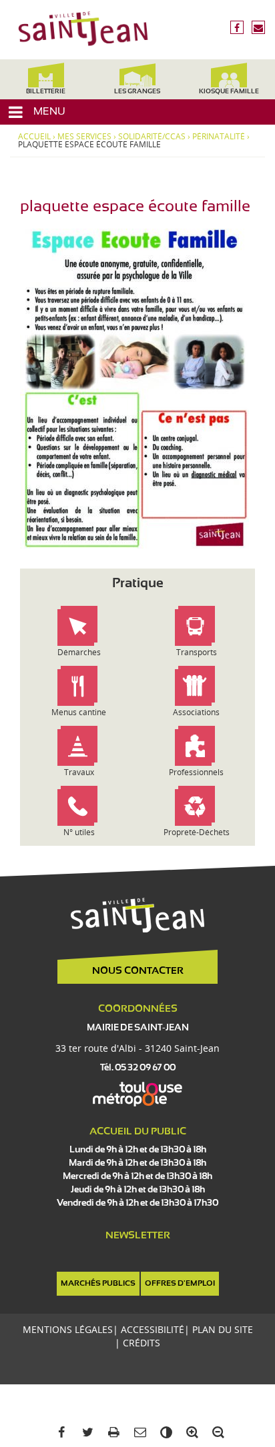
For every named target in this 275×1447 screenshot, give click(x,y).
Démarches (79, 652)
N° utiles (79, 832)
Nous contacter (138, 971)
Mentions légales (68, 1329)
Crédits (141, 1342)
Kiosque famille (229, 92)
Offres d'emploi (180, 1284)
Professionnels (196, 772)
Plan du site (222, 1329)
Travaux (79, 772)
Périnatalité (218, 137)
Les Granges (137, 92)
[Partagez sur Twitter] (85, 1432)
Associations (196, 712)
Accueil (34, 137)
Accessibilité (152, 1329)
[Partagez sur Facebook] (59, 1432)
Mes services (84, 137)
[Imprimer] (111, 1432)
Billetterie (45, 92)
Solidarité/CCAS (152, 137)
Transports (196, 652)
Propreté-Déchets (197, 832)
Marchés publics (98, 1284)
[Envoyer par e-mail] (137, 1432)
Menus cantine (78, 712)
